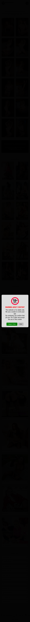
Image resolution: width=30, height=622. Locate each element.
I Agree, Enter (12, 324)
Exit (21, 324)
